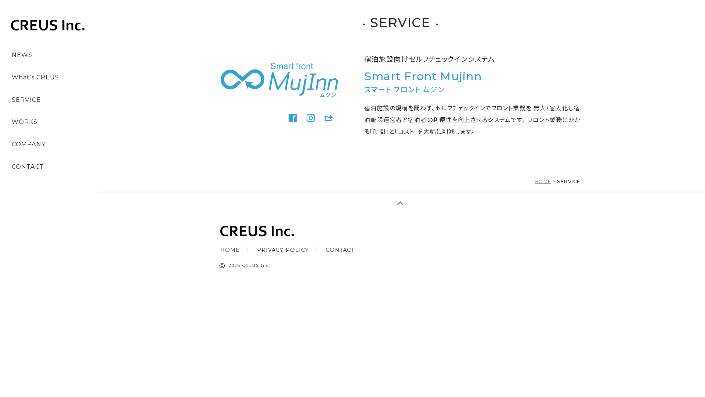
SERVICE (26, 99)
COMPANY (29, 144)
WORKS (25, 121)
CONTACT (28, 166)
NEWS (22, 54)
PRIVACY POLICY (283, 250)
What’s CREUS (35, 77)
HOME (230, 250)
